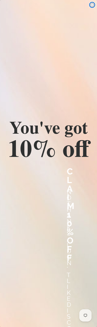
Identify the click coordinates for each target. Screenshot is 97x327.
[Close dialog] (92, 5)
